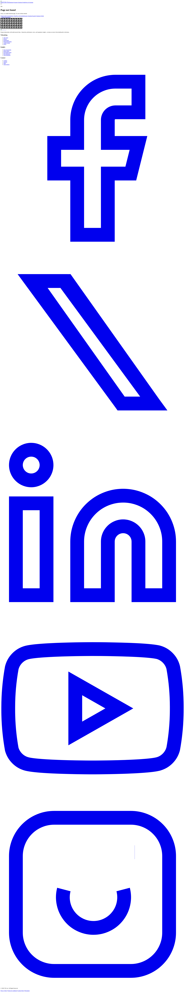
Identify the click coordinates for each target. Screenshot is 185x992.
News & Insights (29, 2)
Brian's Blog (6, 51)
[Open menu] (1, 4)
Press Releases (6, 53)
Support (5, 62)
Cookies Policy (20, 990)
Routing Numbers (28, 16)
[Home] (5, 1)
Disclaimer (27, 990)
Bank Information (7, 41)
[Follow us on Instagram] (92, 985)
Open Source (6, 64)
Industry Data (13, 16)
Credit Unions (6, 2)
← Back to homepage (6, 17)
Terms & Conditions (12, 990)
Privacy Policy (4, 990)
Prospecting (6, 40)
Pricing (5, 39)
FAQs (4, 44)
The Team (5, 37)
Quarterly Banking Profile (20, 2)
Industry (12, 2)
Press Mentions (6, 55)
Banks (2, 2)
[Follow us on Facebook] (92, 249)
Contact (5, 60)
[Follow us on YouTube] (92, 801)
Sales (4, 63)
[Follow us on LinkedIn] (92, 617)
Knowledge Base (7, 52)
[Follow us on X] (92, 433)
